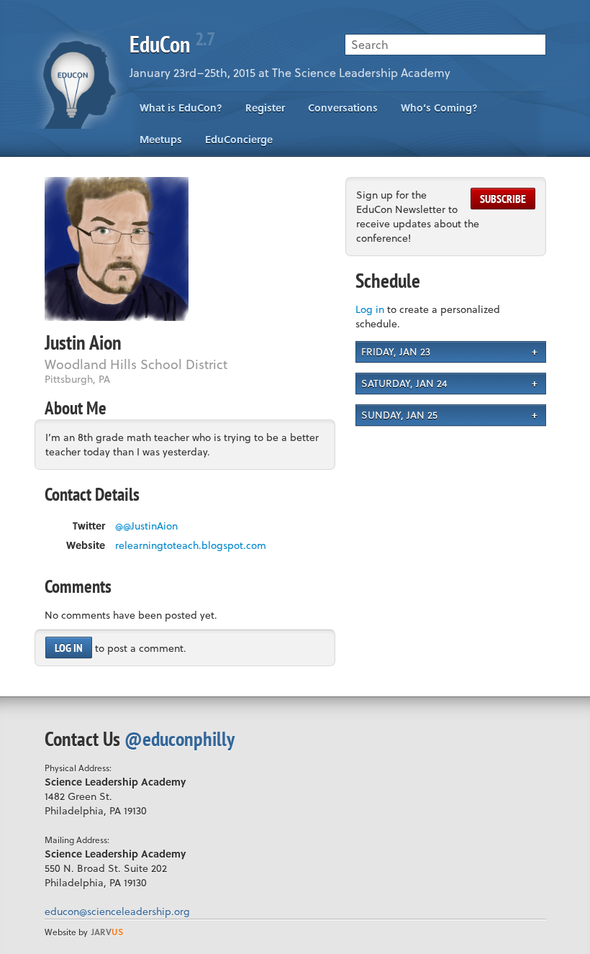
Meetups (161, 139)
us (107, 931)
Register (265, 107)
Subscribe (503, 198)
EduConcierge (239, 139)
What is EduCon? (181, 107)
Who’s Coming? (439, 107)
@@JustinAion (146, 526)
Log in (69, 647)
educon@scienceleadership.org (117, 911)
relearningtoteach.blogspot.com (190, 545)
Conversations (343, 107)
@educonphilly (179, 738)
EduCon (172, 44)
